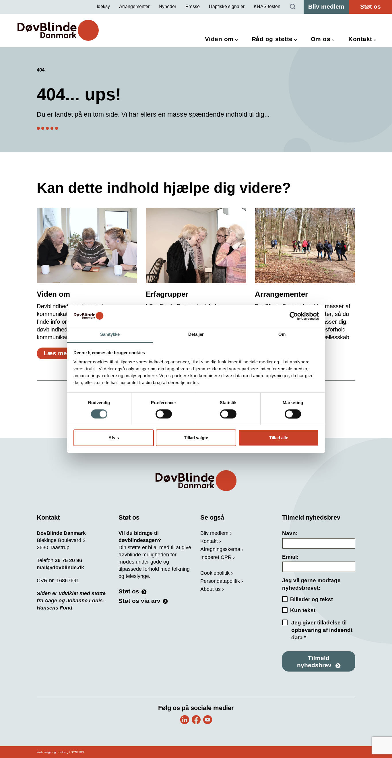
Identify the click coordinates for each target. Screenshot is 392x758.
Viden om (219, 39)
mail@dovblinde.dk (60, 567)
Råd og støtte (272, 39)
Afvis (113, 437)
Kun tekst (302, 610)
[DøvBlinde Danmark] (58, 30)
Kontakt (360, 39)
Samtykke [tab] (110, 334)
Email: (290, 557)
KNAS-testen (267, 6)
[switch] (164, 413)
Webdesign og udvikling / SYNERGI (60, 752)
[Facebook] (196, 719)
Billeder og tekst (311, 599)
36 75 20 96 (68, 560)
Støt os (370, 6)
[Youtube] (207, 719)
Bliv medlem (326, 6)
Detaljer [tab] (196, 334)
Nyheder (167, 6)
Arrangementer (134, 6)
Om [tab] (282, 334)
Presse (192, 6)
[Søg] (292, 7)
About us (210, 589)
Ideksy (103, 6)
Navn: (290, 533)
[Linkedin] (184, 719)
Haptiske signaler (226, 6)
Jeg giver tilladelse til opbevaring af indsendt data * (321, 630)
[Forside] (196, 480)
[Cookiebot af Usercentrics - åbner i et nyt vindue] (294, 316)
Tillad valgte (196, 437)
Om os (321, 39)
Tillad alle (278, 437)
